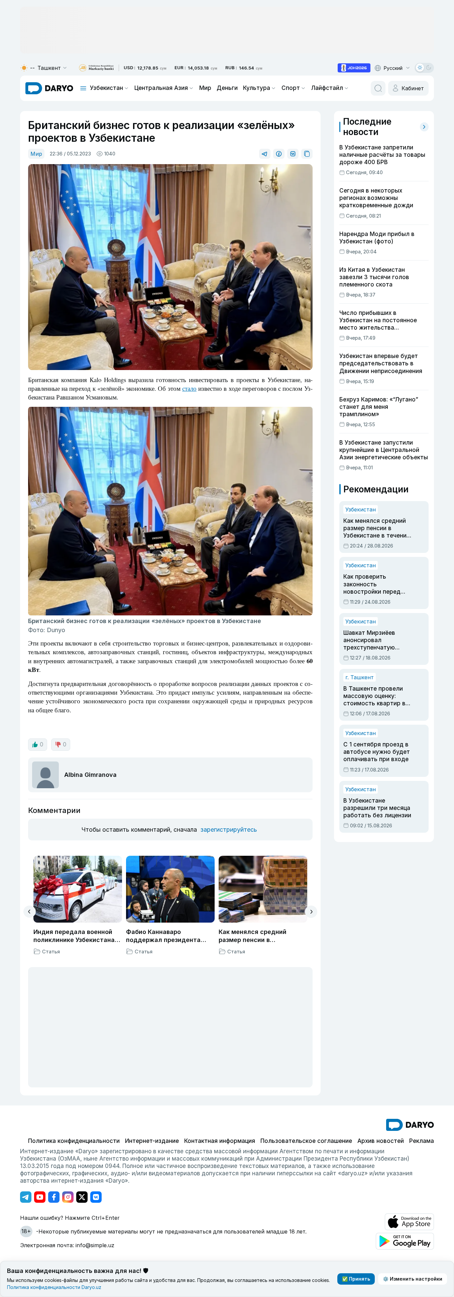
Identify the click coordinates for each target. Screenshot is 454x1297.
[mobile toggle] (83, 88)
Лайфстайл (327, 88)
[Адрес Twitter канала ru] (82, 1197)
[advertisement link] (354, 68)
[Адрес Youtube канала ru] (39, 1197)
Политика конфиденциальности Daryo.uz (54, 1287)
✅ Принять (356, 1279)
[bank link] (96, 68)
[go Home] (410, 1125)
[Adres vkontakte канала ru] (96, 1197)
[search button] (378, 88)
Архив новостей (380, 1141)
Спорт (290, 88)
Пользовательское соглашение (306, 1141)
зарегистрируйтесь (229, 829)
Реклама (421, 1141)
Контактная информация (219, 1141)
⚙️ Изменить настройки (412, 1279)
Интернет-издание (152, 1141)
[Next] (311, 912)
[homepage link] (49, 88)
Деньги (227, 88)
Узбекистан (106, 88)
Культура (256, 88)
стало (189, 388)
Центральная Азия (161, 88)
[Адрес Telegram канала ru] (25, 1197)
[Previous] (29, 912)
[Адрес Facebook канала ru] (54, 1197)
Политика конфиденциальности (74, 1141)
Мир (205, 88)
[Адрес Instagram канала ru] (68, 1197)
